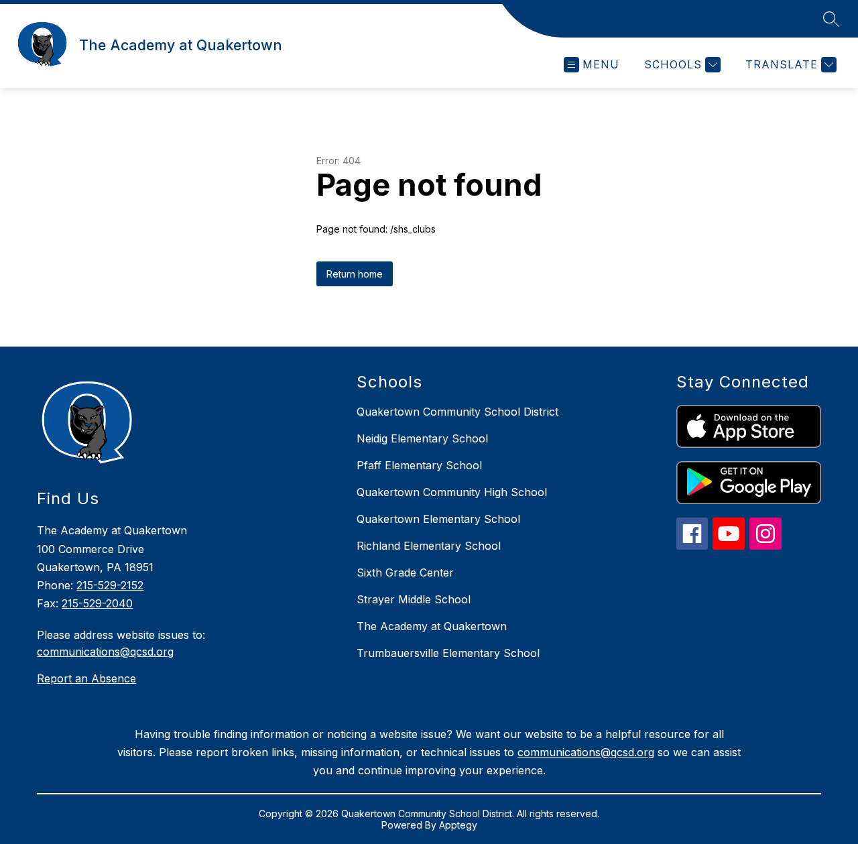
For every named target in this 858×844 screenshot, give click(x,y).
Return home (354, 274)
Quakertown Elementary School (438, 519)
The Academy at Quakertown (432, 626)
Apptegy (458, 825)
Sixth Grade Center (405, 572)
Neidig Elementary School (422, 438)
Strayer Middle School (414, 599)
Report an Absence (86, 678)
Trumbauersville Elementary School (448, 653)
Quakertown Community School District (457, 411)
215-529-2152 (109, 585)
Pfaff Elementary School (419, 465)
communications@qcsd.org (105, 651)
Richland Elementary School (429, 545)
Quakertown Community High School (452, 492)
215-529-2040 (97, 603)
